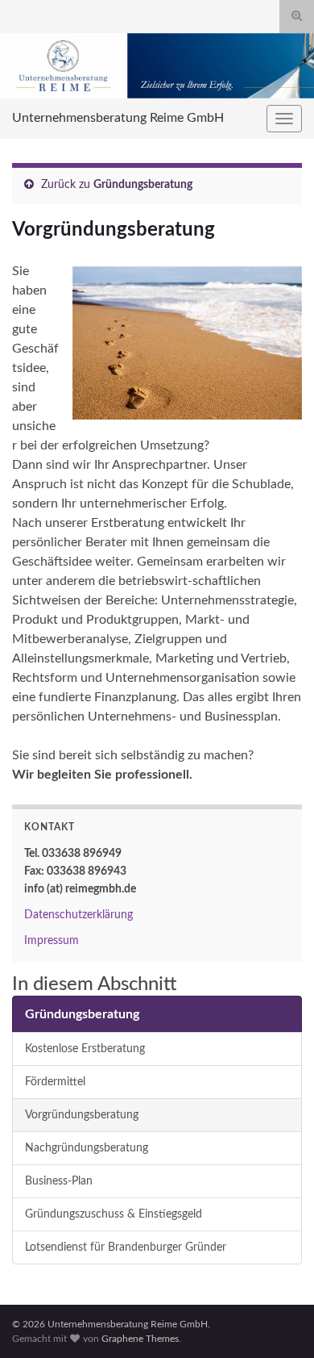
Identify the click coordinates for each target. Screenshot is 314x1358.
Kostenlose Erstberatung (85, 1049)
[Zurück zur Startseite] (157, 65)
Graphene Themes (140, 1338)
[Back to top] (278, 1322)
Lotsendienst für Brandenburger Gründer (125, 1247)
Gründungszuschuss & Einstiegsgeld (113, 1214)
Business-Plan (59, 1181)
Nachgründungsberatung (86, 1148)
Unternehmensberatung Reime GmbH (118, 117)
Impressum (51, 940)
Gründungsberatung (142, 184)
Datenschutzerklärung (78, 915)
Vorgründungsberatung (81, 1115)
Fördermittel (55, 1082)
